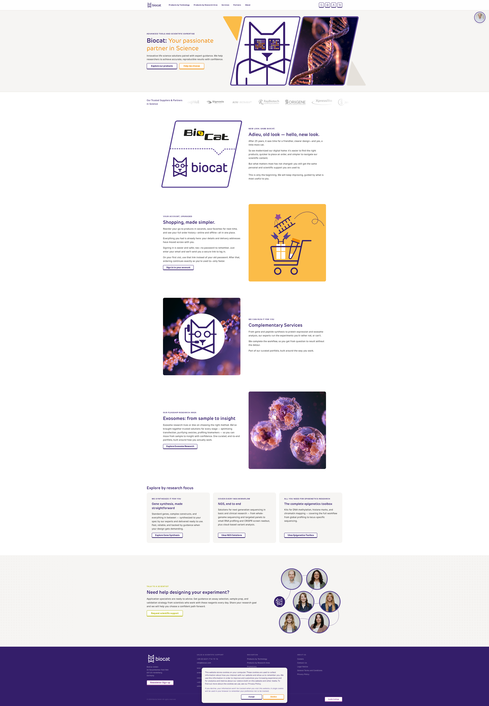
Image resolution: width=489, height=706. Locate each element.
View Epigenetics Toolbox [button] (301, 535)
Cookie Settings (333, 699)
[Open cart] (339, 5)
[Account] (333, 5)
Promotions (252, 667)
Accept (251, 697)
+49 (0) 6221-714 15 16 (207, 659)
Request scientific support (165, 613)
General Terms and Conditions (309, 670)
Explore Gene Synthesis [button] (167, 535)
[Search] (321, 5)
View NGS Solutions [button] (231, 535)
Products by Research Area (258, 663)
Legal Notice (302, 667)
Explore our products (162, 65)
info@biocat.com (204, 663)
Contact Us (302, 663)
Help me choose (192, 65)
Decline (273, 697)
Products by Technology (257, 659)
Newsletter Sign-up (160, 682)
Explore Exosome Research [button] (180, 446)
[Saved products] (327, 5)
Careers (300, 659)
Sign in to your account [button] (178, 267)
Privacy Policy (303, 674)
